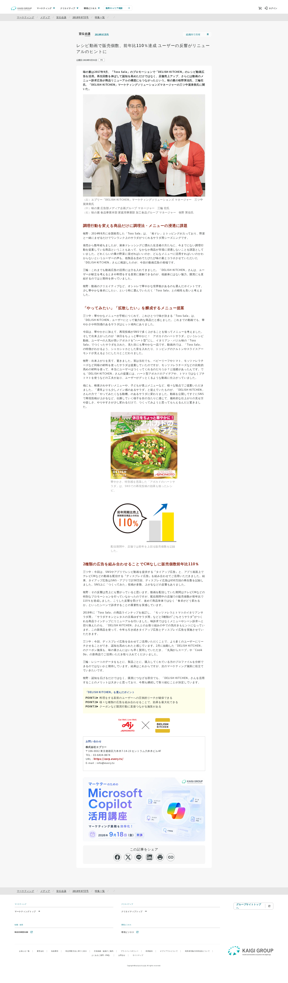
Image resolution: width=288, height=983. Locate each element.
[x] (128, 857)
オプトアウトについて (170, 951)
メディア (45, 17)
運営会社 (42, 951)
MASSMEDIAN (21, 932)
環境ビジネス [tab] (90, 8)
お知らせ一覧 (26, 951)
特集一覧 (100, 17)
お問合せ (123, 955)
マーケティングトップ (25, 911)
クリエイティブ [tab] (67, 8)
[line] (138, 857)
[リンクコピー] (170, 857)
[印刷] (160, 857)
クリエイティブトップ (131, 911)
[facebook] (117, 857)
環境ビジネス (127, 932)
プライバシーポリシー (131, 951)
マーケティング (25, 17)
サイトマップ (138, 955)
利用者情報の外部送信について (199, 951)
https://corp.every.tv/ (108, 759)
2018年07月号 (80, 17)
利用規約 (151, 951)
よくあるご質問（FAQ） (103, 955)
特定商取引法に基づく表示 (78, 951)
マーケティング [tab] (44, 8)
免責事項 (56, 951)
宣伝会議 (61, 17)
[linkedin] (149, 857)
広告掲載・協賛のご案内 (105, 951)
